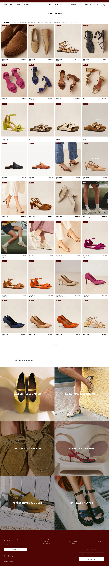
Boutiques (45, 541)
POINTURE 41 (65, 22)
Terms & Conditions (47, 543)
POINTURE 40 (57, 22)
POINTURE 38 (40, 22)
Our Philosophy (46, 539)
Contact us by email (98, 539)
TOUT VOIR (6, 22)
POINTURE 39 (48, 22)
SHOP (11, 4)
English (87, 4)
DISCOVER (18, 4)
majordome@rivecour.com (99, 541)
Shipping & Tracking (73, 541)
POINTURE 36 (23, 22)
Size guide (71, 539)
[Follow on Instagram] (4, 556)
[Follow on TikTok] (13, 556)
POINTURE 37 (31, 22)
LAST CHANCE (26, 4)
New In (5, 4)
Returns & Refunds (73, 543)
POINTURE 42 (74, 22)
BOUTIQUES (73, 4)
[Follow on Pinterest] (9, 556)
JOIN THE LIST (91, 559)
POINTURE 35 (14, 22)
